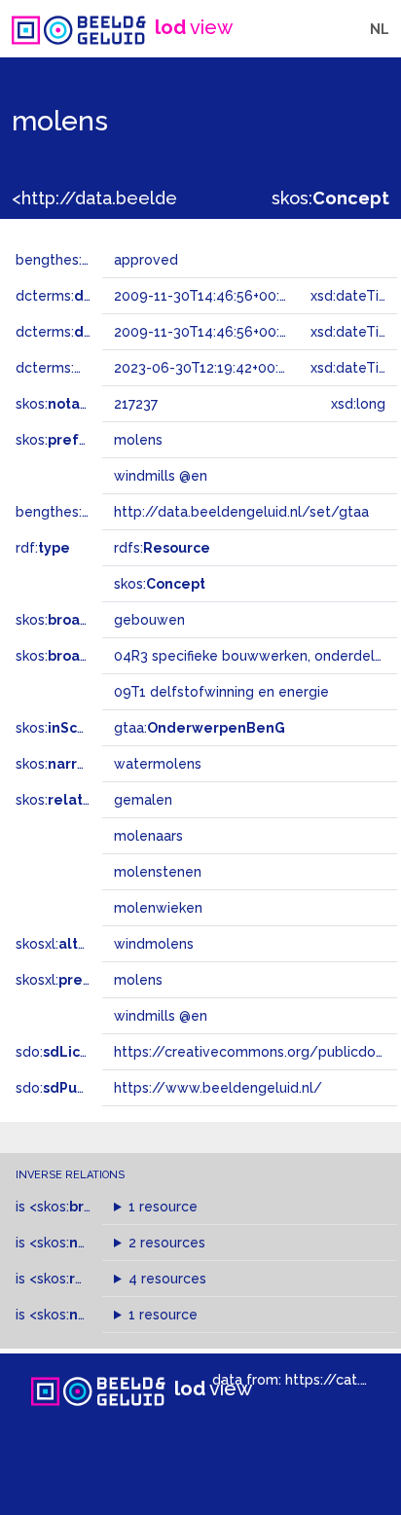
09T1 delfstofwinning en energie (221, 692)
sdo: (65, 1052)
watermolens (157, 764)
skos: (330, 198)
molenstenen (157, 872)
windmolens (154, 944)
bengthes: (70, 260)
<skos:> (81, 1206)
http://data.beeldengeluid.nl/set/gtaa (241, 512)
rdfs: (162, 548)
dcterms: (96, 296)
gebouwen (149, 620)
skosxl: (67, 944)
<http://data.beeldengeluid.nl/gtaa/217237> (197, 198)
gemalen (143, 800)
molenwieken (158, 908)
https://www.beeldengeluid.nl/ (218, 1088)
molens (138, 980)
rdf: (43, 548)
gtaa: (199, 728)
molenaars (148, 836)
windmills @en (160, 1016)
